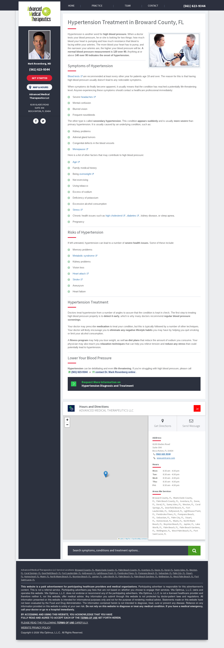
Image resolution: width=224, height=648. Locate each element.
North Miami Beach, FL (60, 576)
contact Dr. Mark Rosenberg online (115, 372)
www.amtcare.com (166, 457)
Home (71, 5)
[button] (106, 474)
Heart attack (79, 273)
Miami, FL (44, 576)
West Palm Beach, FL (183, 576)
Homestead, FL (31, 576)
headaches (87, 97)
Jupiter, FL (97, 576)
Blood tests (74, 76)
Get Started (39, 78)
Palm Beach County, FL (129, 569)
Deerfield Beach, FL (51, 573)
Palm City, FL (179, 573)
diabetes (131, 215)
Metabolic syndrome (83, 255)
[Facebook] (35, 120)
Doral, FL (168, 569)
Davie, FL (159, 569)
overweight (85, 174)
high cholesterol (114, 215)
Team (128, 5)
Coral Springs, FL (32, 573)
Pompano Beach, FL (147, 573)
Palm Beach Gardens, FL (145, 576)
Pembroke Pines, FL (127, 573)
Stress (76, 209)
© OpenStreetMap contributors (139, 539)
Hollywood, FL (89, 573)
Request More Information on (108, 384)
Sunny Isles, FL (181, 569)
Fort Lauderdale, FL (71, 573)
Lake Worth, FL (110, 576)
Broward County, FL (84, 569)
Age (75, 162)
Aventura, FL (147, 569)
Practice (97, 5)
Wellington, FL (165, 576)
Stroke (76, 279)
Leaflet (121, 539)
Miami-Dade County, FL (106, 569)
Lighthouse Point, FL (106, 573)
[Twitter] (43, 120)
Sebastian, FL (165, 573)
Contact (153, 5)
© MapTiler (127, 539)
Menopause (79, 149)
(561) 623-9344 (194, 6)
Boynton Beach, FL (82, 576)
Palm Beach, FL (126, 576)
